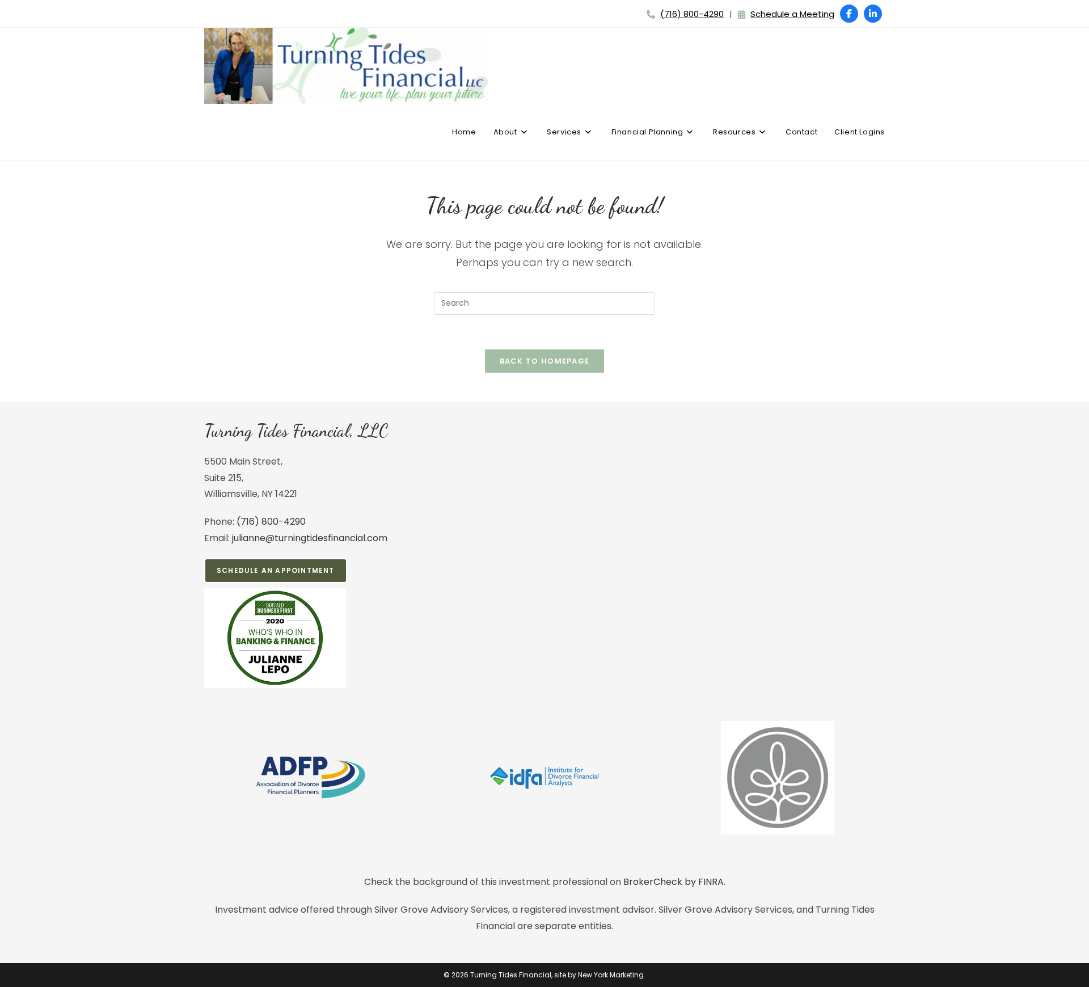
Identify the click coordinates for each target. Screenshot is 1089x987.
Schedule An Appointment (276, 570)
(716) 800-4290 (692, 14)
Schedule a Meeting (792, 14)
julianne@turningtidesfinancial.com (309, 538)
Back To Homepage (545, 361)
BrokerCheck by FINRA (673, 881)
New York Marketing (611, 975)
